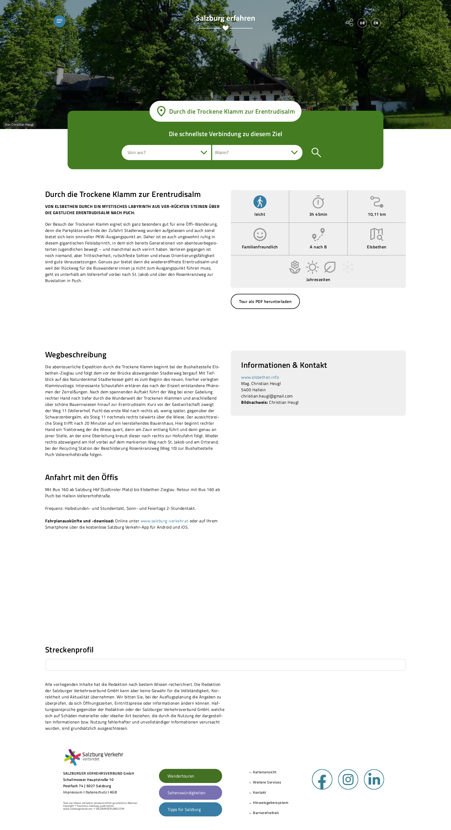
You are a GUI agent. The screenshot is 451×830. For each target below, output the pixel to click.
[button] (60, 21)
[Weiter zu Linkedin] (374, 788)
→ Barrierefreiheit (263, 812)
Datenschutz (96, 792)
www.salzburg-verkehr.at (165, 521)
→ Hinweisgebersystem (268, 802)
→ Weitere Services (264, 782)
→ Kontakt (257, 792)
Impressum (73, 792)
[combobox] (167, 152)
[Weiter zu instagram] (348, 788)
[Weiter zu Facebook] (322, 788)
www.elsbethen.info (260, 377)
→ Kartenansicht (262, 772)
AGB (113, 792)
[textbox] (138, 152)
